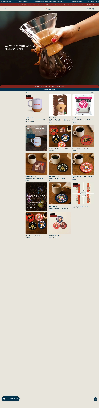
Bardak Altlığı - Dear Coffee (58, 208)
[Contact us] (95, 399)
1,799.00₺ (28, 237)
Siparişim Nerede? (22, 4)
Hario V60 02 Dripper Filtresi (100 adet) (82, 120)
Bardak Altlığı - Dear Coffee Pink (82, 177)
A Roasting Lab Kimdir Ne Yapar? (34, 4)
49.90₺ (74, 150)
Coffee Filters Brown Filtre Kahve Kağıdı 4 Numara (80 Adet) (60, 120)
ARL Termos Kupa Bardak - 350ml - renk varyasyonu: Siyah (28, 123)
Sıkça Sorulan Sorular (81, 4)
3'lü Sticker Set (54, 235)
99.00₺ (50, 122)
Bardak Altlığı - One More (81, 148)
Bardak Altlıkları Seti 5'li (58, 148)
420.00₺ (74, 122)
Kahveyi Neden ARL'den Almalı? (49, 4)
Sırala (27, 92)
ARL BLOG (89, 4)
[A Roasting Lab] (49, 9)
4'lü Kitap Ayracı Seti (80, 206)
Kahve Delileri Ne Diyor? (69, 4)
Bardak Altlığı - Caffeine (34, 178)
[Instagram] (93, 4)
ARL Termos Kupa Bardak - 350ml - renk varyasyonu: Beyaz (26, 123)
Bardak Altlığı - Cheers (57, 178)
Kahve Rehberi (60, 4)
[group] (49, 86)
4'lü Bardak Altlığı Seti (34, 235)
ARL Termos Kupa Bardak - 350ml (36, 119)
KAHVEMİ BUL (31, 207)
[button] (86, 8)
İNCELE (30, 136)
